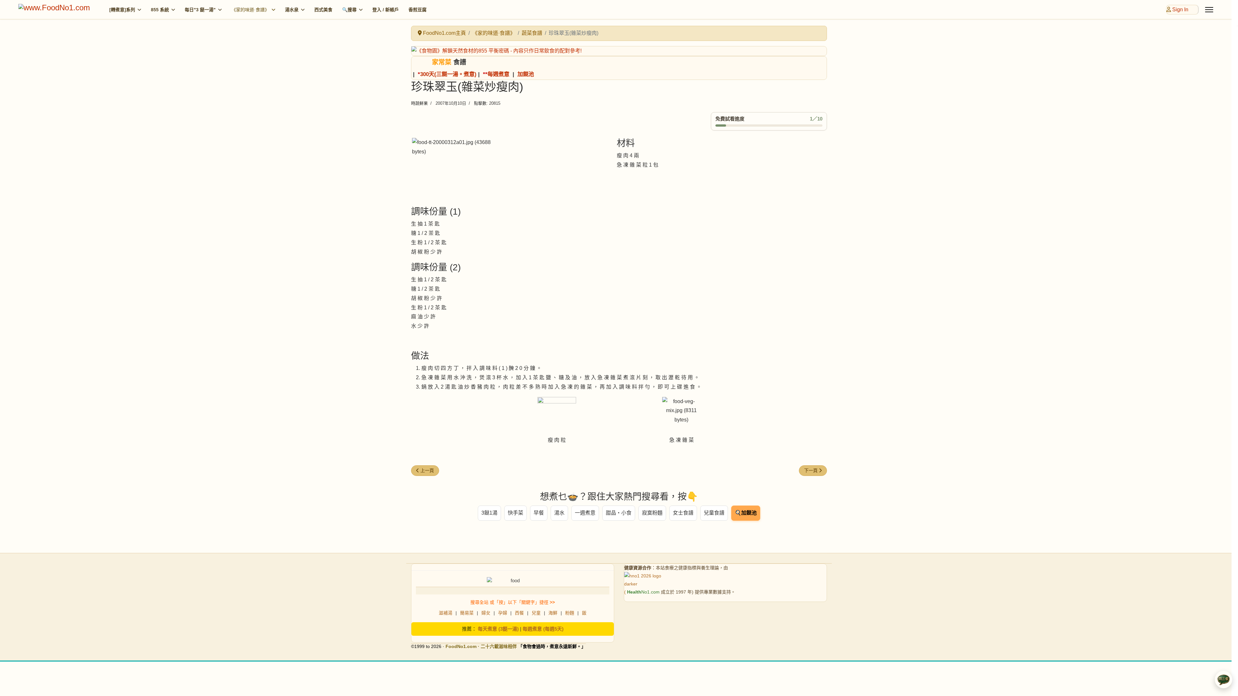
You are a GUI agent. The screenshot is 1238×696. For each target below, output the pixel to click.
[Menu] (1209, 9)
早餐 (539, 513)
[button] (1223, 679)
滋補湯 (445, 612)
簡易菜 (467, 612)
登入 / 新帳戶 (385, 9)
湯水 (559, 513)
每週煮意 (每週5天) (543, 629)
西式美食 (323, 9)
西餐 (519, 612)
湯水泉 (292, 9)
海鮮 (552, 612)
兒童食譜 (714, 513)
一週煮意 (585, 513)
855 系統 (160, 9)
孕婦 (502, 612)
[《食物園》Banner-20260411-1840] (619, 51)
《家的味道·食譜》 (250, 9)
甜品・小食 (619, 513)
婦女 (485, 612)
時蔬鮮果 (419, 103)
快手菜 (515, 513)
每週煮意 (498, 74)
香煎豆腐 (417, 9)
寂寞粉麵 (652, 513)
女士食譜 (683, 513)
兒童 (536, 612)
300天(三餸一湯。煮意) (448, 74)
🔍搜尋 (349, 9)
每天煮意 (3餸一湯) (498, 629)
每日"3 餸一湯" (200, 9)
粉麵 (569, 612)
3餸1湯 (489, 513)
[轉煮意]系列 (122, 9)
